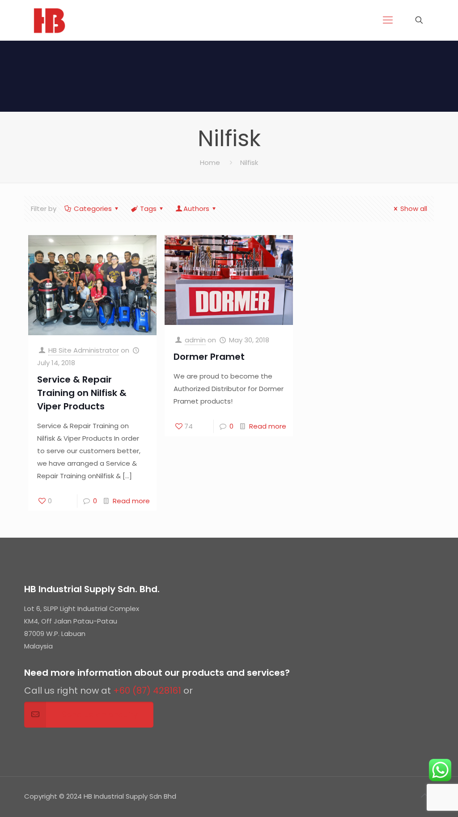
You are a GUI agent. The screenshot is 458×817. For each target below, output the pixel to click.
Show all (413, 208)
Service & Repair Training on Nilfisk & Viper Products (82, 393)
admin (195, 340)
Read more (131, 500)
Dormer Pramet (209, 356)
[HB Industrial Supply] (49, 20)
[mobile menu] (387, 20)
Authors (196, 208)
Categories (93, 208)
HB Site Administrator (83, 350)
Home (210, 162)
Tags (148, 208)
